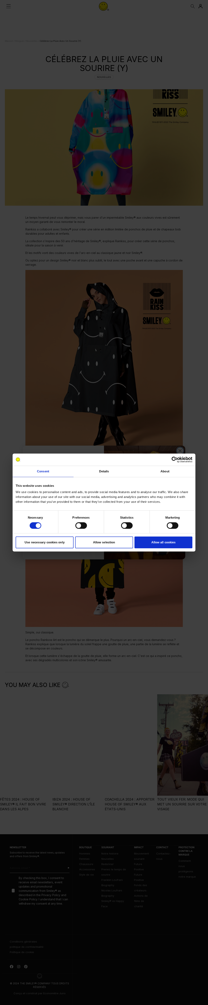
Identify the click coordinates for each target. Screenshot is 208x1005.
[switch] (81, 525)
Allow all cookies (163, 542)
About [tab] (164, 471)
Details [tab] (104, 471)
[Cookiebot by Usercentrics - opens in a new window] (174, 460)
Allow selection (104, 542)
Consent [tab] (43, 471)
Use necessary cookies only (45, 542)
